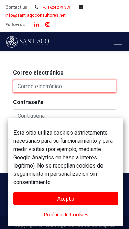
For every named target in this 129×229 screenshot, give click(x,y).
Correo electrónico (38, 72)
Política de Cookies (66, 214)
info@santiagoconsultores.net (35, 15)
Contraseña (28, 102)
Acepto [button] (65, 198)
